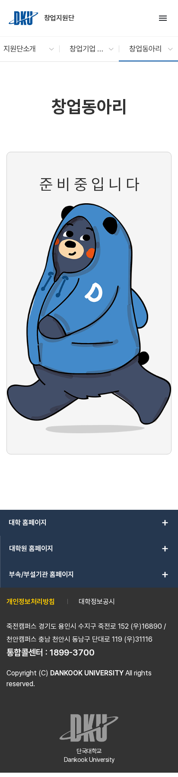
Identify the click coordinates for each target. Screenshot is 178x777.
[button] (24, 48)
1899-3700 (72, 652)
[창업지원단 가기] (24, 18)
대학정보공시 (97, 602)
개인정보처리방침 (30, 602)
